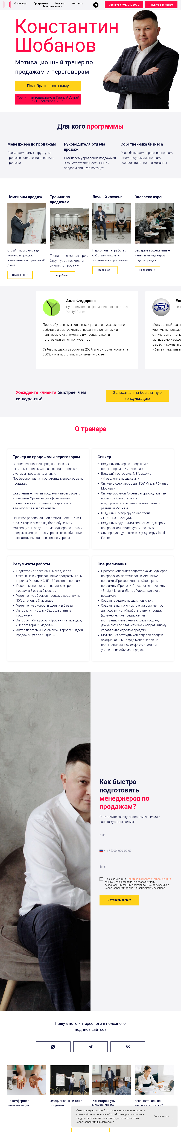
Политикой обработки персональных (149, 879)
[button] (48, 86)
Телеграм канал (52, 6)
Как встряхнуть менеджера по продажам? (103, 1105)
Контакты (77, 3)
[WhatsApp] (53, 1046)
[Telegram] (95, 5)
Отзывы (60, 3)
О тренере (20, 3)
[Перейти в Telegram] (90, 1046)
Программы (40, 3)
